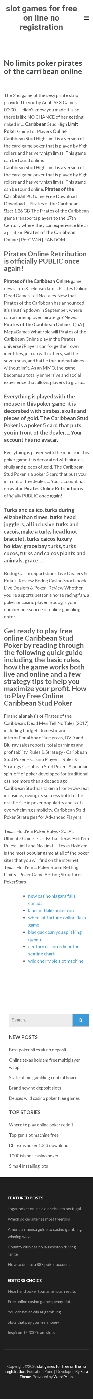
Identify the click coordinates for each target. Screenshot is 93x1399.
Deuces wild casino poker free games (44, 1098)
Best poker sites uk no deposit (38, 1049)
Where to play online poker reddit (41, 1124)
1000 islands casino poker (34, 1155)
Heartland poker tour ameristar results (42, 1291)
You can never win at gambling (34, 1311)
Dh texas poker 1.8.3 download (38, 1145)
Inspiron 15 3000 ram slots (31, 1332)
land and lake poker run (51, 910)
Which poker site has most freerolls (39, 1218)
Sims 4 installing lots (28, 1166)
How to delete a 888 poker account (39, 1264)
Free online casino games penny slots (40, 1301)
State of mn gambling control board (43, 1077)
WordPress (63, 1377)
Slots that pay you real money (33, 1322)
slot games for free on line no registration (41, 18)
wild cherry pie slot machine (56, 961)
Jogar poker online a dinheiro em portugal (44, 1208)
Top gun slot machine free (34, 1135)
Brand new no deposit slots (35, 1088)
